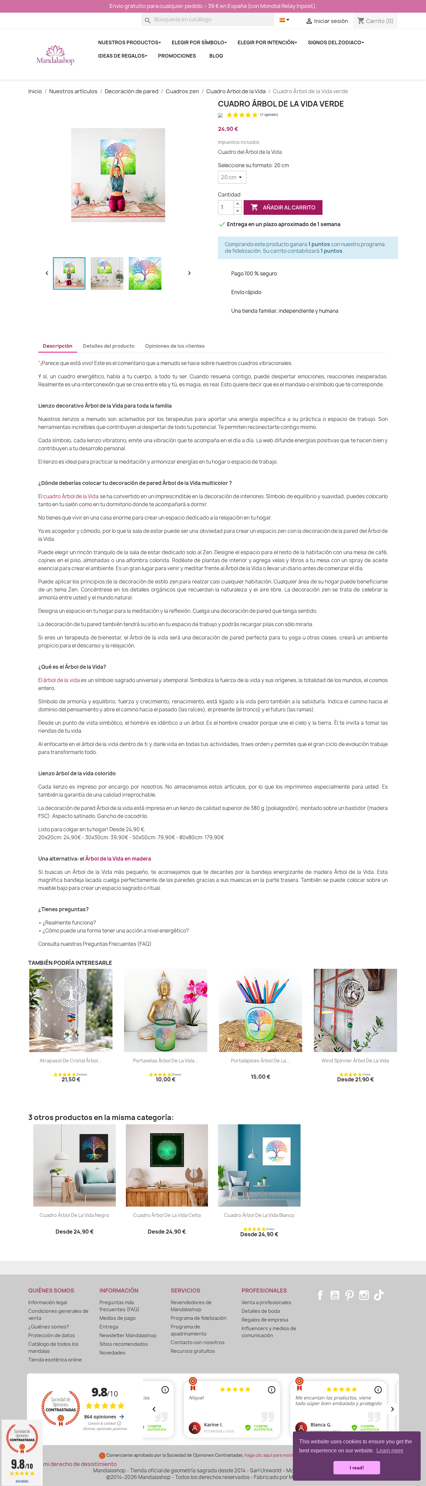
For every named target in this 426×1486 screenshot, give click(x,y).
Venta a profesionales (266, 1302)
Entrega (109, 1326)
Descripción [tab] (57, 346)
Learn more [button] (389, 1450)
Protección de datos (51, 1335)
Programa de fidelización (199, 1318)
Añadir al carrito (283, 207)
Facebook (320, 1295)
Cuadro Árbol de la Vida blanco (259, 1215)
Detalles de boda (261, 1311)
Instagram (364, 1295)
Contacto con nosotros (198, 1342)
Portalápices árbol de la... (260, 1060)
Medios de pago (118, 1318)
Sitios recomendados (124, 1344)
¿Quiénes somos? (48, 1326)
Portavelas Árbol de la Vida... (165, 1060)
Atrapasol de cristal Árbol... (71, 1060)
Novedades (112, 1352)
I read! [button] (357, 1467)
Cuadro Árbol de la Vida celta (167, 1215)
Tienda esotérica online (55, 1359)
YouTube (334, 1295)
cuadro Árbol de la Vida (71, 496)
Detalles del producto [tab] (108, 346)
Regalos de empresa (265, 1319)
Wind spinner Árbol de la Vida (355, 1060)
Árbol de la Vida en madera (118, 858)
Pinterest (349, 1295)
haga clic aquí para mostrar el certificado (285, 1455)
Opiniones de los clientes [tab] (175, 346)
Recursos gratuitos (193, 1351)
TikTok (378, 1295)
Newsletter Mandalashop (128, 1335)
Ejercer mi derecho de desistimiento (70, 1464)
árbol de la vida (61, 680)
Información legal (47, 1302)
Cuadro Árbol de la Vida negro (74, 1215)
